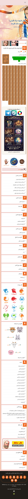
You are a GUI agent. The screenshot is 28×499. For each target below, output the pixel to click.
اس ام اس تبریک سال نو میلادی (19, 190)
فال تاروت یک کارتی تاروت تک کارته (12, 48)
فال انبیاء (23, 210)
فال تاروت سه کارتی (21, 377)
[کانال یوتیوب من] (15, 480)
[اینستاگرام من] (14, 477)
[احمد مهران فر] (22, 43)
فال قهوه (23, 218)
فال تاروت (23, 402)
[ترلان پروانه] (14, 44)
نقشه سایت (9, 489)
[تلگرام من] (21, 477)
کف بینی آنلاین (22, 232)
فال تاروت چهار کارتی (21, 380)
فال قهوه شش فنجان (21, 224)
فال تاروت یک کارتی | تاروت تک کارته (17, 22)
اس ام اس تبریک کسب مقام (20, 187)
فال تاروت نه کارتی (21, 388)
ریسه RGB (23, 277)
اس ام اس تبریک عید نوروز (20, 182)
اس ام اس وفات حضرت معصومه (19, 185)
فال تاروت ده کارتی (21, 391)
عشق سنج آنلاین (22, 269)
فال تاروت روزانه (21, 366)
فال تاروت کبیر (22, 369)
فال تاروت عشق (22, 394)
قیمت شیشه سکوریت (21, 417)
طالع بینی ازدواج (22, 241)
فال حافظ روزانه (22, 431)
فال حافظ (23, 429)
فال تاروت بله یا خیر (21, 399)
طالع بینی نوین (22, 459)
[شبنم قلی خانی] (6, 44)
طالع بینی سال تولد (21, 357)
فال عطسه (23, 456)
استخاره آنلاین (22, 202)
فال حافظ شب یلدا (21, 434)
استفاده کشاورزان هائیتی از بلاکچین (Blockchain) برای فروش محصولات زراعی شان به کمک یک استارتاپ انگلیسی (14, 414)
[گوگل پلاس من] (3, 477)
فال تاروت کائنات (21, 371)
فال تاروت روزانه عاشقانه (20, 396)
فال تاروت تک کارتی (21, 374)
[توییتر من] (7, 477)
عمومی (19, 169)
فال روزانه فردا (22, 467)
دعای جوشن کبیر (21, 249)
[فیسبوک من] (17, 477)
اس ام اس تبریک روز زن (20, 179)
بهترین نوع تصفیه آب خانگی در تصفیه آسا (17, 410)
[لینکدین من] (12, 480)
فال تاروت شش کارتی (21, 385)
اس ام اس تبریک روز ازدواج (20, 193)
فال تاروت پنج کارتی (21, 383)
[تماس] (10, 477)
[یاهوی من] (24, 477)
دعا (24, 252)
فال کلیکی (23, 260)
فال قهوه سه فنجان (21, 221)
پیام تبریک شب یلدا (21, 437)
